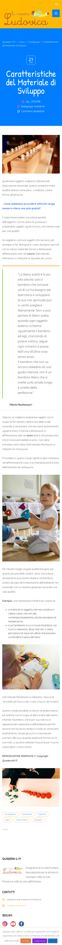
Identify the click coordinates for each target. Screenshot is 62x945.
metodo (42, 814)
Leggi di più (39, 941)
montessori (10, 814)
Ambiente (39, 106)
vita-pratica (22, 819)
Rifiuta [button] (53, 941)
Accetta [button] (25, 941)
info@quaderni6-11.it (16, 905)
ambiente (27, 814)
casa (7, 819)
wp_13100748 (33, 101)
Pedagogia (27, 106)
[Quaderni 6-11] (26, 17)
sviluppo (38, 819)
